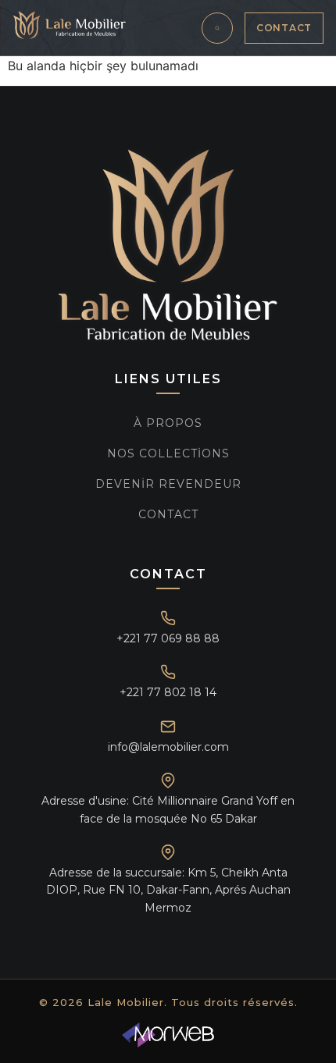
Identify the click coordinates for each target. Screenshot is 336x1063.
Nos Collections (168, 453)
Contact (284, 28)
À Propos (168, 423)
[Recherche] (217, 28)
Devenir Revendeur (168, 484)
